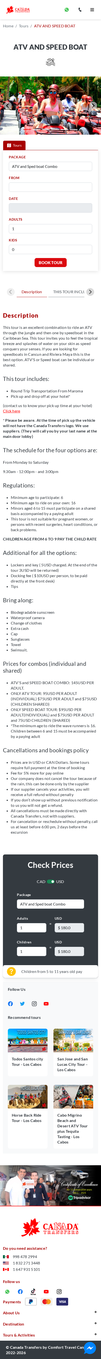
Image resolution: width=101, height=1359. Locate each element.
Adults (22, 918)
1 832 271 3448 (26, 1263)
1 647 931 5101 (26, 1269)
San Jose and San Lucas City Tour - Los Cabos (72, 1064)
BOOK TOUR (51, 262)
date (13, 198)
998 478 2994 (25, 1256)
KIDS (13, 240)
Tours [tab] (17, 145)
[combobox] (52, 187)
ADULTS (16, 219)
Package (24, 895)
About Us (11, 1312)
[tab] (27, 129)
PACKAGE (17, 157)
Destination (13, 1324)
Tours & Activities (19, 1335)
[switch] (51, 882)
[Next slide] (93, 105)
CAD (41, 881)
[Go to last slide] (8, 105)
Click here (11, 411)
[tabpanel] (50, 210)
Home (8, 25)
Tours (23, 25)
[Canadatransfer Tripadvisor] (50, 1185)
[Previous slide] (11, 292)
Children (24, 942)
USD (60, 881)
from (14, 178)
